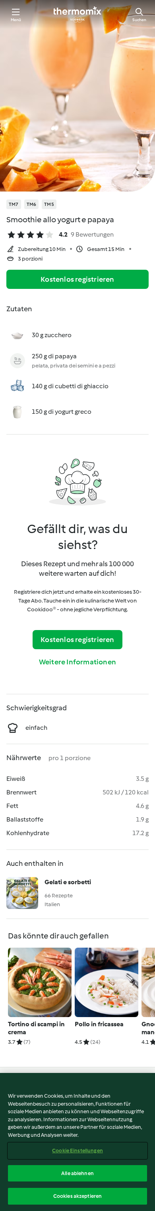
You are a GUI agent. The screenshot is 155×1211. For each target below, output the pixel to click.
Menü (16, 19)
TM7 (14, 204)
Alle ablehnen (77, 1173)
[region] (77, 1142)
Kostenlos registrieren (77, 279)
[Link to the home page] (77, 14)
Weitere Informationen (77, 662)
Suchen (139, 19)
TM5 (49, 204)
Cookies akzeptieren (77, 1196)
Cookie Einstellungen (77, 1151)
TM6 (32, 204)
